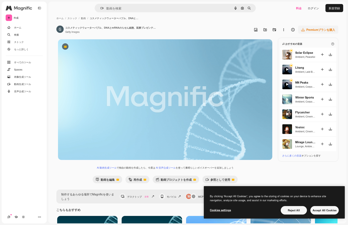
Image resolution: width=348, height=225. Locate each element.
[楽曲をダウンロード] (330, 54)
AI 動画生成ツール (107, 167)
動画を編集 (105, 180)
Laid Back (311, 71)
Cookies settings (220, 210)
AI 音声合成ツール (166, 167)
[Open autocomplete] (100, 8)
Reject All (294, 210)
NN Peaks (301, 82)
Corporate (311, 86)
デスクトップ (138, 196)
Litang (299, 67)
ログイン (313, 8)
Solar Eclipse (304, 53)
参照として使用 (217, 180)
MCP (201, 196)
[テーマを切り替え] (23, 217)
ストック (72, 18)
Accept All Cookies (325, 210)
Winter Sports (304, 97)
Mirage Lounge (305, 142)
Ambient (299, 56)
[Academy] (16, 217)
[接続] (9, 217)
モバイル (171, 196)
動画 (83, 18)
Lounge (299, 146)
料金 (299, 8)
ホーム (60, 18)
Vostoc (300, 127)
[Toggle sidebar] (39, 8)
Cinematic (311, 116)
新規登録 (334, 8)
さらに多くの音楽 (291, 155)
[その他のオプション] (284, 30)
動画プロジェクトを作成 (174, 180)
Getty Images (72, 31)
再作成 (135, 180)
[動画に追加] (322, 54)
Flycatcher (302, 112)
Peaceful (310, 56)
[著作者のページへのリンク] (60, 30)
